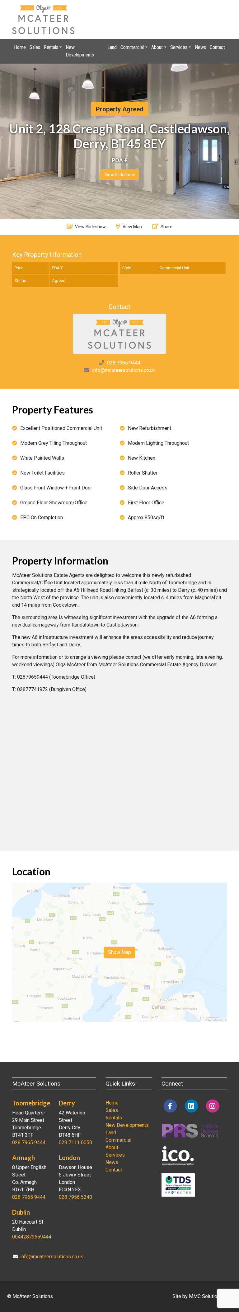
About (111, 1147)
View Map (132, 226)
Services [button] (178, 47)
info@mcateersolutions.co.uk (123, 370)
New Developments (80, 51)
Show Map (119, 952)
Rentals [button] (51, 47)
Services (115, 1155)
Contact (217, 47)
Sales (35, 47)
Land (112, 47)
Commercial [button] (132, 47)
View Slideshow (119, 174)
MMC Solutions (206, 1296)
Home (20, 47)
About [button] (157, 47)
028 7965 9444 (123, 363)
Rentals (113, 1118)
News (200, 47)
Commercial (118, 1140)
